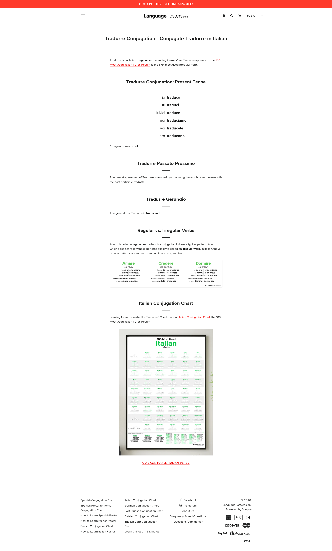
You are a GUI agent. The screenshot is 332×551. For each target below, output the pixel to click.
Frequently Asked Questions (188, 516)
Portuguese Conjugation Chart (143, 511)
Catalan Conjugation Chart (141, 516)
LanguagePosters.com (237, 505)
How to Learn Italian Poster (97, 531)
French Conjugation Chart (96, 526)
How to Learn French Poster (98, 521)
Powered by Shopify (239, 509)
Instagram (190, 505)
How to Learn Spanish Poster (99, 515)
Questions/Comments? (188, 521)
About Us (188, 511)
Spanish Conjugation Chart (97, 500)
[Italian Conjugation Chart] (166, 392)
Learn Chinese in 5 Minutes (141, 531)
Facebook (190, 500)
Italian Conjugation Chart (194, 317)
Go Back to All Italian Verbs (166, 463)
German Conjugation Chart (141, 505)
